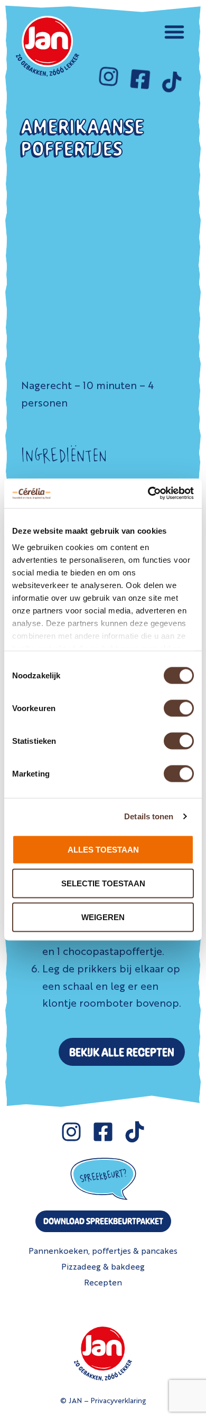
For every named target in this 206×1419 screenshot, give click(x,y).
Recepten (103, 1282)
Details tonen (148, 816)
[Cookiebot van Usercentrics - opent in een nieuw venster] (148, 493)
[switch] (179, 707)
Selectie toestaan (103, 882)
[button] (174, 32)
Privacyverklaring (118, 1400)
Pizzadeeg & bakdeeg (103, 1266)
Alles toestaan (103, 849)
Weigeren (103, 916)
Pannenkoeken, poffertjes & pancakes (103, 1250)
